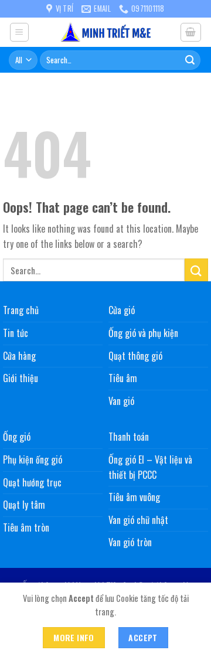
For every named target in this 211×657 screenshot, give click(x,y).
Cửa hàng (19, 356)
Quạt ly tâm (24, 505)
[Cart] (191, 32)
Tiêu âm (122, 378)
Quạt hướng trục (32, 482)
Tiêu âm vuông (134, 497)
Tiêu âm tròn (26, 527)
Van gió (121, 401)
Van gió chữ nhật (138, 520)
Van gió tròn (130, 542)
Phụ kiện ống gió (32, 459)
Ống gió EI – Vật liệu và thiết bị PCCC (150, 467)
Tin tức (15, 333)
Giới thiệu (20, 378)
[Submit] (190, 60)
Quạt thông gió (135, 356)
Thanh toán (128, 437)
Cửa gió (121, 310)
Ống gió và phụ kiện (143, 333)
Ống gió (16, 437)
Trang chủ (21, 310)
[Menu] (19, 32)
